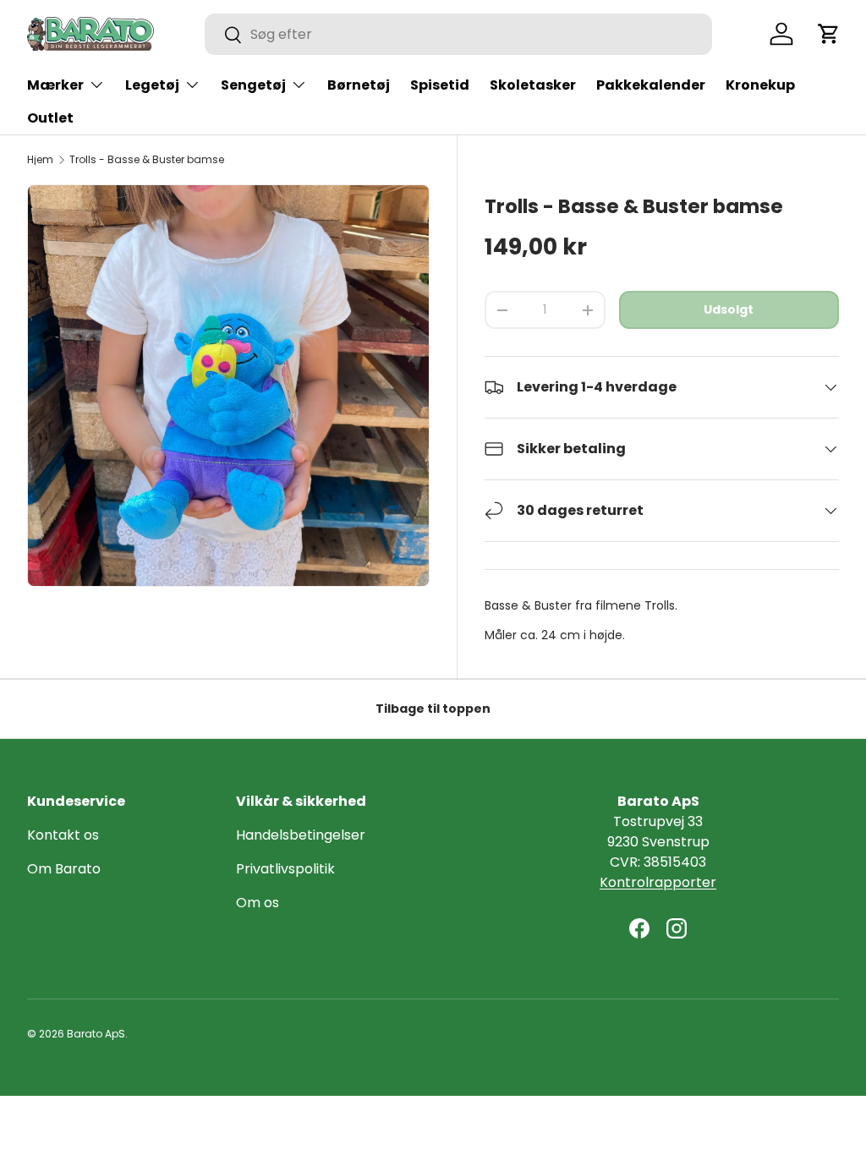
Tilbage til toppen (433, 708)
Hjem (40, 160)
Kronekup (760, 85)
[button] (828, 33)
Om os (257, 902)
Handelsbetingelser (300, 835)
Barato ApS (96, 1033)
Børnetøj (358, 85)
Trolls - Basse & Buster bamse (146, 160)
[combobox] (458, 34)
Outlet (50, 118)
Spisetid (439, 85)
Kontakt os (63, 835)
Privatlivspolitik (285, 869)
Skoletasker (533, 85)
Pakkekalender (650, 85)
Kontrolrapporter (658, 882)
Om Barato (64, 869)
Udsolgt (729, 309)
